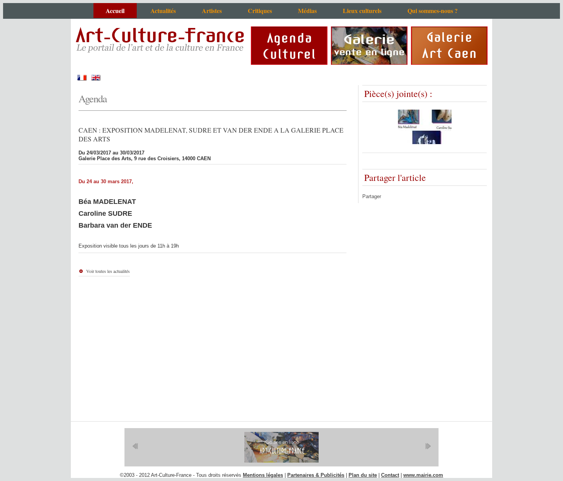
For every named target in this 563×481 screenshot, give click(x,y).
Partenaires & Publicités (315, 475)
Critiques (260, 10)
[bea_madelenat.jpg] (425, 142)
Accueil (115, 10)
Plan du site (363, 475)
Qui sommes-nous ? (433, 10)
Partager (371, 196)
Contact (390, 475)
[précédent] (135, 446)
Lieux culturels (362, 10)
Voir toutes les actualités (108, 271)
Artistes (212, 10)
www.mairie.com (423, 475)
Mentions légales (263, 475)
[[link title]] (281, 447)
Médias (307, 10)
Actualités (163, 10)
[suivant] (428, 446)
